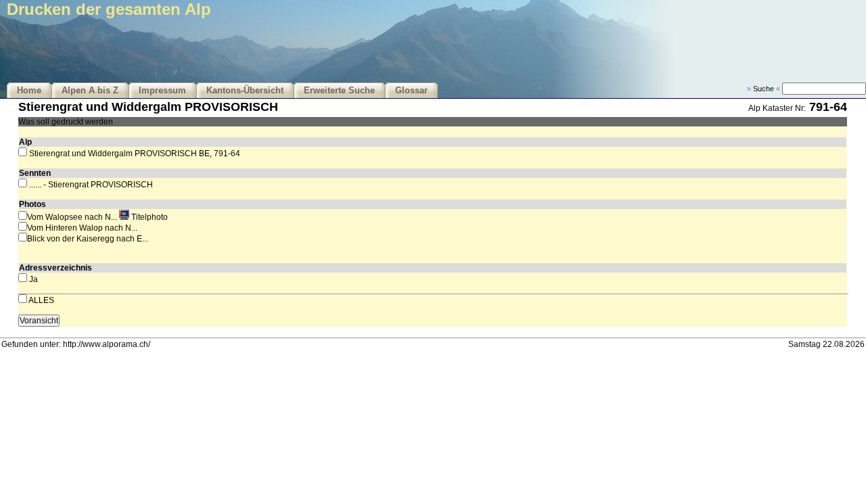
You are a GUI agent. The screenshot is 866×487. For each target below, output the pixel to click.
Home (29, 90)
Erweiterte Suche (339, 90)
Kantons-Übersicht (244, 90)
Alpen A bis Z (90, 90)
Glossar (411, 90)
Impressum (162, 90)
